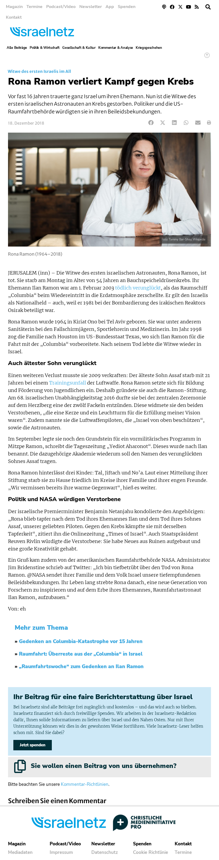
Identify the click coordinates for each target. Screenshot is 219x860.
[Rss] (197, 7)
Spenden (126, 7)
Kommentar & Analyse (115, 47)
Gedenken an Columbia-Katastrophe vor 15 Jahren (81, 641)
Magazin (14, 7)
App (109, 7)
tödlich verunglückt (138, 288)
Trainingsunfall (67, 383)
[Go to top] (207, 57)
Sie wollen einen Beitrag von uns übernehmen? (103, 766)
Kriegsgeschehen (149, 47)
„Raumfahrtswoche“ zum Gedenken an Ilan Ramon (81, 666)
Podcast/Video (61, 7)
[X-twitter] (180, 7)
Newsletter (90, 7)
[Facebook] (172, 7)
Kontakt (14, 17)
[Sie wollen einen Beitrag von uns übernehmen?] (20, 766)
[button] (208, 7)
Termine (34, 7)
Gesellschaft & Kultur (79, 47)
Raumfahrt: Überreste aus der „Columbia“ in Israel (81, 654)
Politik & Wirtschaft (45, 47)
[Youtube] (189, 7)
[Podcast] (164, 7)
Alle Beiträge (17, 47)
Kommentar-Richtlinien (84, 784)
